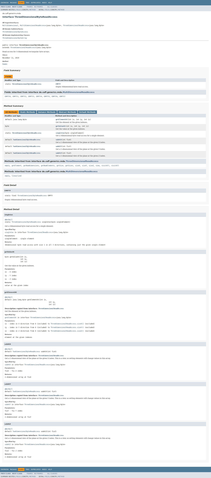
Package (13, 3)
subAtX (59, 140)
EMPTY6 (55, 96)
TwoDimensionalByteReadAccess (26, 140)
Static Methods (27, 112)
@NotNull (9, 220)
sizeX (77, 166)
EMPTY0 (8, 96)
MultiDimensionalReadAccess (32, 25)
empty (7, 166)
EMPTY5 (47, 96)
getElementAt (61, 119)
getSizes (69, 166)
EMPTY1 (15, 96)
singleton (60, 133)
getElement (16, 166)
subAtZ (59, 153)
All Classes (52, 7)
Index (44, 3)
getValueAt (60, 126)
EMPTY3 (31, 96)
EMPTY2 (23, 96)
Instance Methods (46, 112)
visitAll (105, 166)
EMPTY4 (39, 96)
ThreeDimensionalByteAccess (15, 32)
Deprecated (36, 3)
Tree (27, 3)
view (98, 166)
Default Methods (87, 112)
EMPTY (58, 84)
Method (32, 10)
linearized (16, 176)
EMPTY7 (62, 96)
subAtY (59, 146)
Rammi (4, 64)
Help (50, 3)
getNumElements (48, 166)
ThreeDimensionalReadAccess (75, 25)
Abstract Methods (67, 112)
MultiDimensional (10, 25)
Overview (5, 3)
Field (18, 10)
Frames (30, 7)
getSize (60, 166)
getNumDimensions (31, 166)
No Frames (38, 7)
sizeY (84, 166)
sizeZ (91, 166)
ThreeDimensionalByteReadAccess (26, 84)
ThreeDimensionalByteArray (14, 38)
